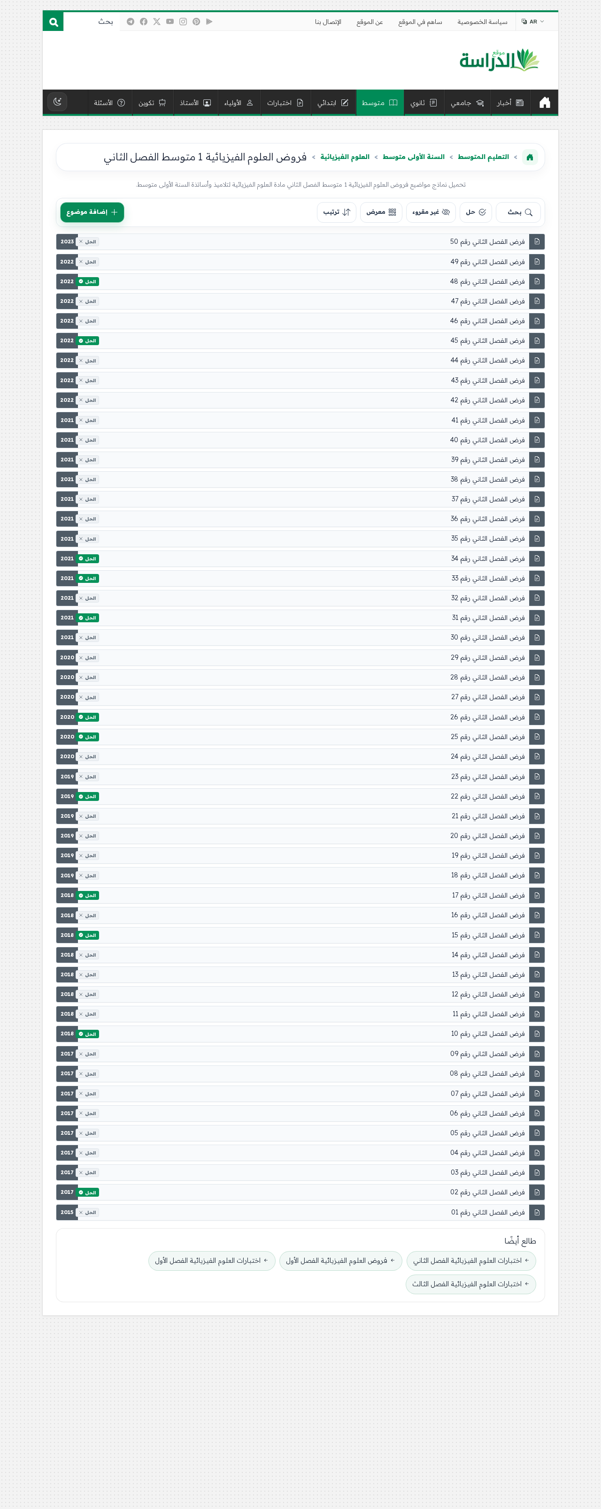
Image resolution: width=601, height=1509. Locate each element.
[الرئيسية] (544, 103)
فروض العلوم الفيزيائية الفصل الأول (336, 1260)
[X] (157, 21)
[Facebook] (143, 21)
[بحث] (53, 21)
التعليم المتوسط (483, 156)
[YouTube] (170, 21)
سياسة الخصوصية (483, 21)
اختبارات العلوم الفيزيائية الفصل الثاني (467, 1260)
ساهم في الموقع (420, 21)
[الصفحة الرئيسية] (530, 157)
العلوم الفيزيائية (345, 156)
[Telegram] (130, 21)
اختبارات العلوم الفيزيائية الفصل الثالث (467, 1284)
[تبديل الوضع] (57, 101)
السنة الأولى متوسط (414, 156)
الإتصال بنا (328, 21)
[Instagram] (183, 21)
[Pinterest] (196, 21)
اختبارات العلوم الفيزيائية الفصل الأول (208, 1260)
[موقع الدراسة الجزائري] (499, 60)
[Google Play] (209, 21)
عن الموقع (370, 21)
